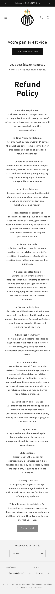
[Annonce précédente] (5, 3)
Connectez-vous (17, 69)
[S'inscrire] (42, 553)
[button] (6, 17)
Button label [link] (27, 528)
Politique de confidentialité (32, 588)
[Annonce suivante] (49, 3)
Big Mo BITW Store (16, 584)
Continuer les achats (27, 51)
